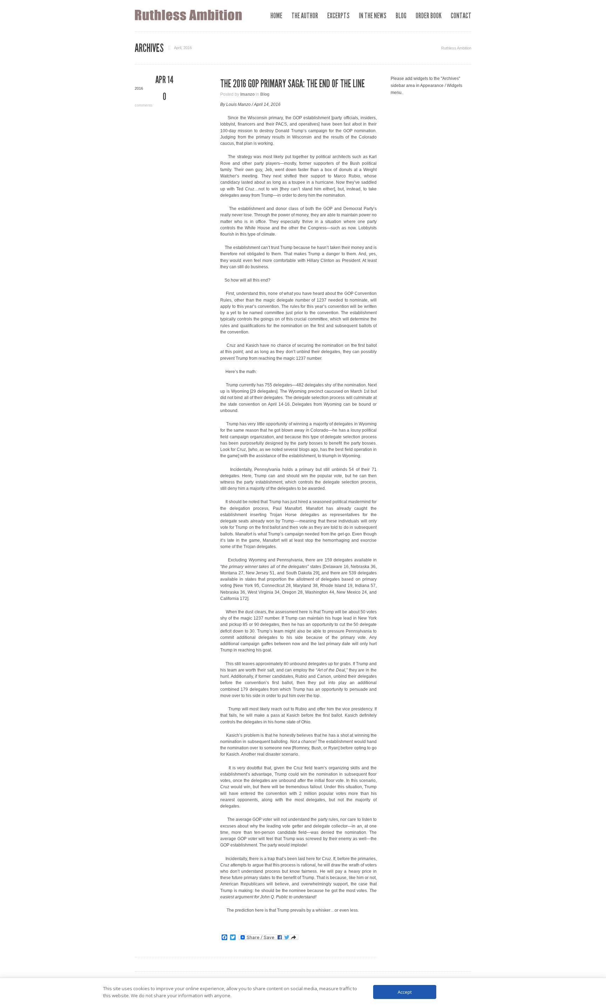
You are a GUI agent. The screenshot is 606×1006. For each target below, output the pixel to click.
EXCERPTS (338, 15)
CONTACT (461, 15)
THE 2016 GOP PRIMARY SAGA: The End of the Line (292, 83)
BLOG (401, 15)
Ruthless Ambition (456, 48)
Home (276, 15)
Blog (264, 94)
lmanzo (247, 94)
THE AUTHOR (304, 15)
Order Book (429, 15)
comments (150, 99)
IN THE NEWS (372, 15)
